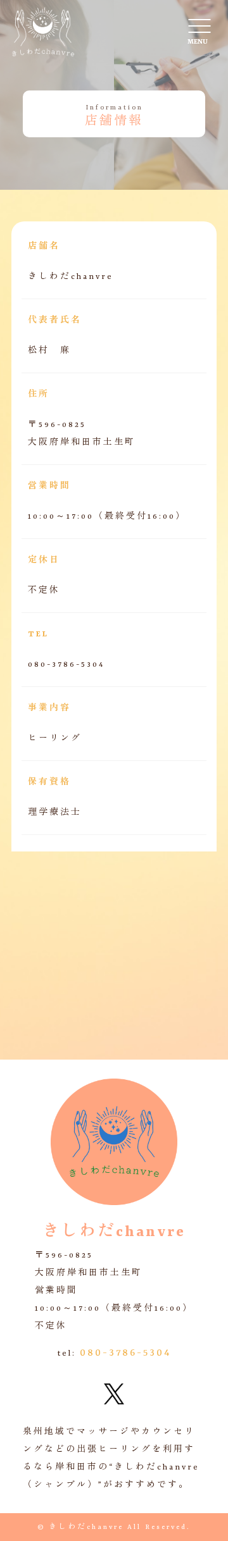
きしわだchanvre (86, 1527)
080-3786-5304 (125, 1353)
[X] (114, 1395)
